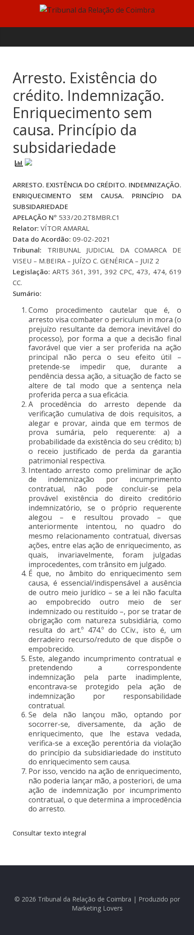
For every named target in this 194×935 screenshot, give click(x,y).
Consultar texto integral (49, 832)
